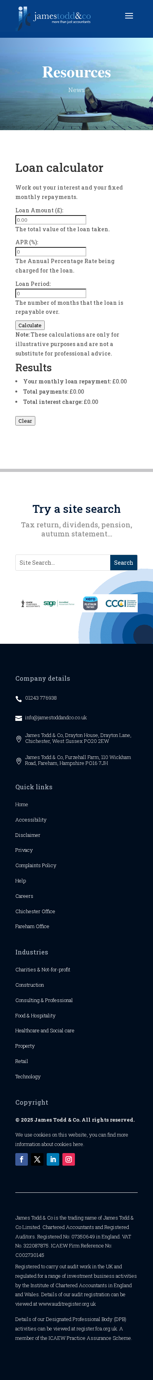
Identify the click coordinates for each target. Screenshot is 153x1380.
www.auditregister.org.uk (67, 1303)
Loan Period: (33, 283)
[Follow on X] (37, 1159)
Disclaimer (27, 834)
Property (25, 1045)
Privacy (24, 849)
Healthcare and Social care (45, 1030)
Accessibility (31, 819)
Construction (29, 984)
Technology (28, 1076)
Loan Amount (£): (39, 210)
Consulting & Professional (44, 1000)
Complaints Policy (35, 865)
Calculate (30, 325)
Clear (25, 420)
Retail (21, 1061)
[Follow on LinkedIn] (53, 1159)
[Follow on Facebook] (21, 1159)
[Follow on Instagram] (68, 1159)
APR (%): (26, 242)
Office (48, 911)
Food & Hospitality (35, 1015)
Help (20, 880)
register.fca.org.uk (96, 1328)
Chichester (28, 911)
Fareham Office (32, 926)
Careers (24, 895)
